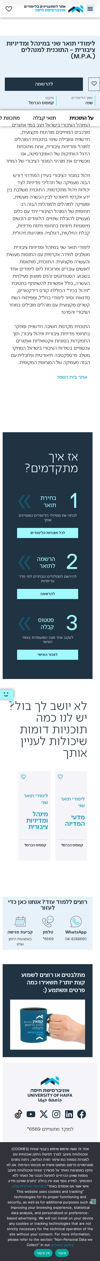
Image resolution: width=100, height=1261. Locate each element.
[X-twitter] (43, 1114)
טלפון (48, 932)
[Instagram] (56, 1114)
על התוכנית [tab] (81, 118)
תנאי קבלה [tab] (44, 118)
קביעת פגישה (20, 932)
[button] (90, 9)
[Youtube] (31, 1114)
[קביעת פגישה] (20, 921)
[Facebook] (81, 1114)
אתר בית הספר (72, 377)
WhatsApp (76, 932)
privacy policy (62, 1245)
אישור (62, 1253)
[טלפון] (48, 921)
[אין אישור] (93, 1201)
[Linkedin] (69, 1114)
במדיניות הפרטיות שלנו (29, 1186)
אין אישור (43, 1253)
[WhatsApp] (76, 921)
